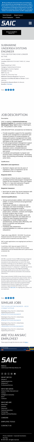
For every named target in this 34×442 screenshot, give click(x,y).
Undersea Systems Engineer (12, 326)
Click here (9, 84)
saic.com (13, 287)
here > (26, 342)
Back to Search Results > (11, 32)
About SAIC (4, 404)
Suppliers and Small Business (9, 414)
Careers (4, 418)
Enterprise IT (4, 383)
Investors (3, 406)
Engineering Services (6, 381)
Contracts (4, 398)
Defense (3, 393)
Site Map (5, 438)
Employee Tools (8, 422)
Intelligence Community (7, 394)
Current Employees (7, 17)
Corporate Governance (20, 435)
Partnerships (4, 412)
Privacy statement (8, 435)
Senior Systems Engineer (11, 314)
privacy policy (28, 10)
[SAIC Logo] (9, 359)
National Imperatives (7, 410)
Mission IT (4, 379)
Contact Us (6, 425)
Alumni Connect (18, 15)
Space (2, 396)
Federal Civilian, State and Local (9, 391)
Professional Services (7, 385)
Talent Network (6, 15)
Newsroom (4, 408)
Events (18, 17)
